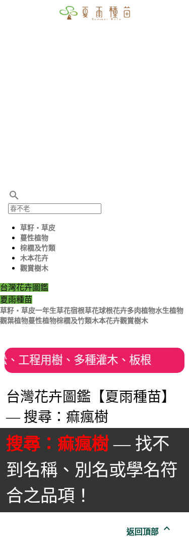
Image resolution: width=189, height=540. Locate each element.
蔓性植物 (34, 238)
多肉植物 (141, 310)
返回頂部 (150, 531)
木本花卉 (34, 258)
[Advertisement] (94, 94)
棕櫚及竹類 (37, 248)
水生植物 (169, 310)
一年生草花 (53, 310)
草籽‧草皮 (37, 228)
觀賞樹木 (34, 268)
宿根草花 (85, 310)
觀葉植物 (14, 321)
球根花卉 (113, 310)
